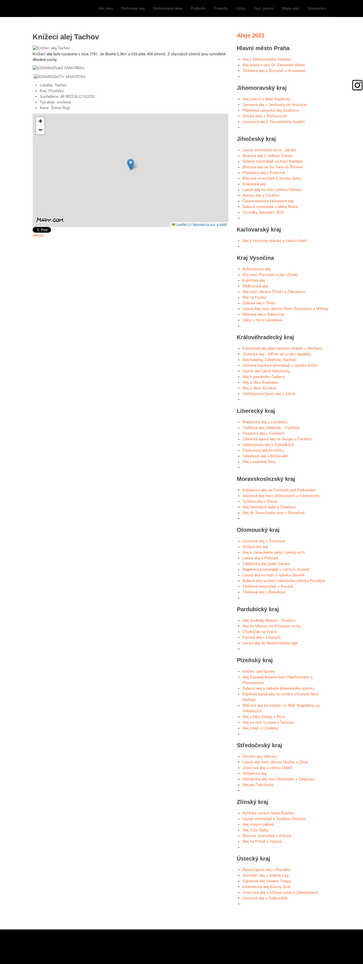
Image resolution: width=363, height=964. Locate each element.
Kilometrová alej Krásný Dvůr (266, 887)
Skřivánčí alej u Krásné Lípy (265, 875)
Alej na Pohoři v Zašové (262, 841)
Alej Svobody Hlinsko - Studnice (269, 620)
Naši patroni (264, 8)
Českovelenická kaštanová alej (268, 201)
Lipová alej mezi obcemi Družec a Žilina (275, 762)
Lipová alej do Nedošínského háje (270, 643)
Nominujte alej (133, 8)
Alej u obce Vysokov (259, 388)
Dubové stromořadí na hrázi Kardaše (272, 161)
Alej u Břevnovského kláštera (266, 59)
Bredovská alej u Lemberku (264, 422)
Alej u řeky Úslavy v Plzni (263, 717)
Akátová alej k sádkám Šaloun (267, 156)
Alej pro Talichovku (258, 785)
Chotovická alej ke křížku (263, 450)
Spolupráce (317, 8)
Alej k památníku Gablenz (263, 377)
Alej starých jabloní (258, 824)
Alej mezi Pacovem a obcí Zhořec (270, 275)
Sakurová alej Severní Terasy (266, 881)
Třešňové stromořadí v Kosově (267, 586)
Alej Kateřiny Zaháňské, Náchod (269, 360)
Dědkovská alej (255, 286)
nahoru (38, 235)
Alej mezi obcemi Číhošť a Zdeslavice (273, 292)
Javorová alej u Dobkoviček (265, 898)
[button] (130, 164)
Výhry (241, 8)
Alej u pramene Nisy (259, 462)
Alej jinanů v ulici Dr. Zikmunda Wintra (273, 65)
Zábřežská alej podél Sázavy (266, 564)
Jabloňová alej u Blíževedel (265, 456)
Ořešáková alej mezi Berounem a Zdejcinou (278, 779)
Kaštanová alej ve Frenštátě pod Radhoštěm (279, 490)
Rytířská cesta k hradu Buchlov (268, 813)
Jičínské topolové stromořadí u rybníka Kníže (279, 365)
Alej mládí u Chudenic (260, 728)
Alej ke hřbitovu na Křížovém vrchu (271, 626)
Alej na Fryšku (254, 297)
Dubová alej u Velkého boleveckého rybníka (278, 688)
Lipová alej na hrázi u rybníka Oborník (273, 575)
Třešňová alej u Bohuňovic (264, 592)
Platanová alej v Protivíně (263, 173)
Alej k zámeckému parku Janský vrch (273, 552)
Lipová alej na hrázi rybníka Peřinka (271, 190)
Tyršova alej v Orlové (259, 501)
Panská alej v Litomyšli (261, 637)
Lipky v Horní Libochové (262, 320)
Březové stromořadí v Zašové (266, 836)
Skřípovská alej (255, 547)
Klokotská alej (254, 184)
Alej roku (105, 8)
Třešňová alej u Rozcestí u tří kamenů (273, 71)
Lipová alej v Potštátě (260, 558)
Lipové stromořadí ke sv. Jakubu (269, 150)
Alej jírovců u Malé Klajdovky (266, 99)
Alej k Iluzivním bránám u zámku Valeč (274, 241)
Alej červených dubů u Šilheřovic (269, 507)
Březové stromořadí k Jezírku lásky (271, 178)
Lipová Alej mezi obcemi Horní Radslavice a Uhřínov (285, 309)
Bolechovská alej (256, 269)
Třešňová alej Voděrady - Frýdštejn (271, 428)
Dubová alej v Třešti (258, 303)
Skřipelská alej (254, 773)
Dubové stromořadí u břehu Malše (270, 207)
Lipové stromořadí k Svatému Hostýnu (274, 819)
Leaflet (181, 224)
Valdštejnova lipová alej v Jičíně (268, 394)
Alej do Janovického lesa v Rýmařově (273, 513)
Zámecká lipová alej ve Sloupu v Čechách (277, 439)
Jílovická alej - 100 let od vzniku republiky (276, 354)
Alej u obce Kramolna (260, 382)
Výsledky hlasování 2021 (263, 212)
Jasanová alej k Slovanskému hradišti (273, 122)
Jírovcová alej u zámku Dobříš (267, 768)
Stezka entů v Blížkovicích (264, 116)
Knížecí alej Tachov (258, 671)
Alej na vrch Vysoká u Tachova (268, 722)
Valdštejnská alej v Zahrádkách (268, 445)
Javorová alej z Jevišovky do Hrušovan (274, 105)
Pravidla (220, 8)
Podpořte (198, 8)
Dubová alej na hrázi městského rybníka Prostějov (283, 581)
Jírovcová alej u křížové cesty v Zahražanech (280, 892)
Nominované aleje (167, 8)
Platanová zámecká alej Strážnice (270, 110)
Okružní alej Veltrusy (259, 756)
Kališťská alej (253, 280)
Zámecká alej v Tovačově (263, 541)
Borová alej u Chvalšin (260, 195)
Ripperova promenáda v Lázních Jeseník (276, 569)
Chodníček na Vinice (259, 632)
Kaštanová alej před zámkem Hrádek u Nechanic (282, 348)
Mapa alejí (290, 8)
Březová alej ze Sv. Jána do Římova (272, 167)
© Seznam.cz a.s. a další (208, 224)
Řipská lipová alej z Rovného (266, 870)
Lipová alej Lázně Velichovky (266, 371)
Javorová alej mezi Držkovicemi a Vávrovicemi (281, 496)
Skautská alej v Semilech (263, 433)
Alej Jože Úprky (255, 830)
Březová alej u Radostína (263, 314)
